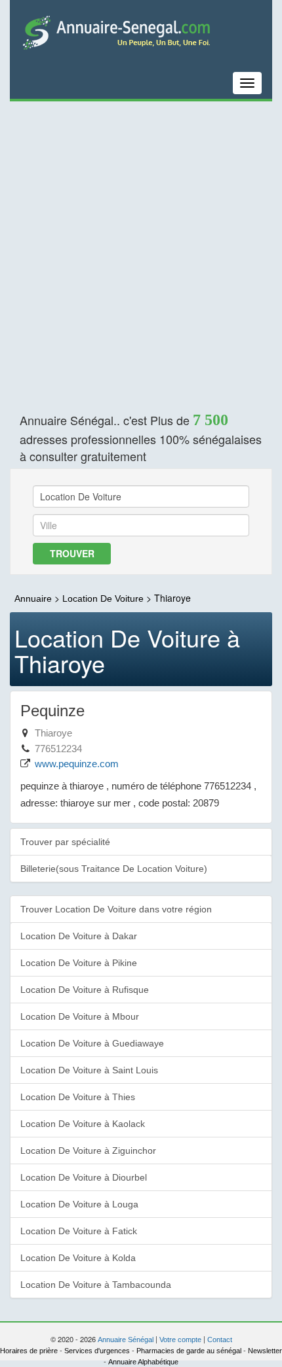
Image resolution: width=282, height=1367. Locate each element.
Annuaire (33, 598)
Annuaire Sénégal (125, 1339)
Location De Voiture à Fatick (78, 1231)
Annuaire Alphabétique (143, 1362)
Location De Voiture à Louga (79, 1204)
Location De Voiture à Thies (77, 1097)
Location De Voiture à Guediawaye (92, 1043)
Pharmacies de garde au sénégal (188, 1351)
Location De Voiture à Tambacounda (95, 1284)
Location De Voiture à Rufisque (84, 989)
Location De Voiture (104, 598)
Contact (219, 1339)
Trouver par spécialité (65, 842)
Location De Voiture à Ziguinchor (88, 1150)
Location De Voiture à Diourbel (83, 1177)
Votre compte (180, 1339)
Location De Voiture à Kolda (78, 1258)
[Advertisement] (141, 248)
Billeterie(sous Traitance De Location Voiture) (113, 868)
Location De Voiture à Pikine (78, 963)
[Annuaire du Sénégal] (141, 31)
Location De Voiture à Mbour (79, 1016)
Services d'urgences (97, 1351)
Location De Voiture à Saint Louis (89, 1070)
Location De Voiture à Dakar (78, 936)
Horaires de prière (29, 1351)
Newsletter (265, 1351)
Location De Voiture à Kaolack (82, 1123)
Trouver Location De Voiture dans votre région (116, 909)
